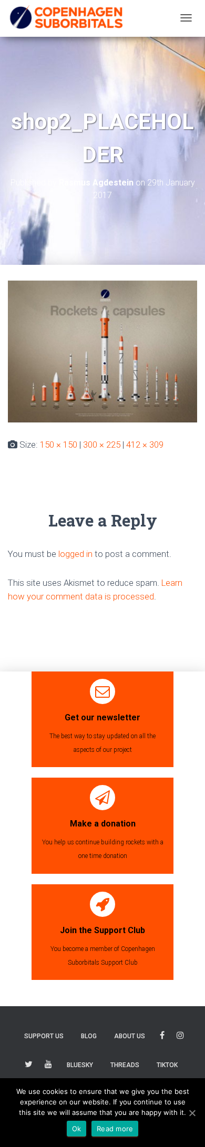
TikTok (167, 1065)
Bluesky (80, 1065)
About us (129, 1036)
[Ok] (192, 1113)
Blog (89, 1036)
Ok (76, 1128)
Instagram (180, 1037)
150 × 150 (58, 444)
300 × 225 (101, 444)
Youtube (48, 1065)
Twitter (28, 1065)
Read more (115, 1128)
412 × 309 (144, 444)
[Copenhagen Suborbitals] (65, 17)
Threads (124, 1065)
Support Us (44, 1036)
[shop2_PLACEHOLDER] (102, 350)
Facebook (162, 1037)
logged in (75, 554)
